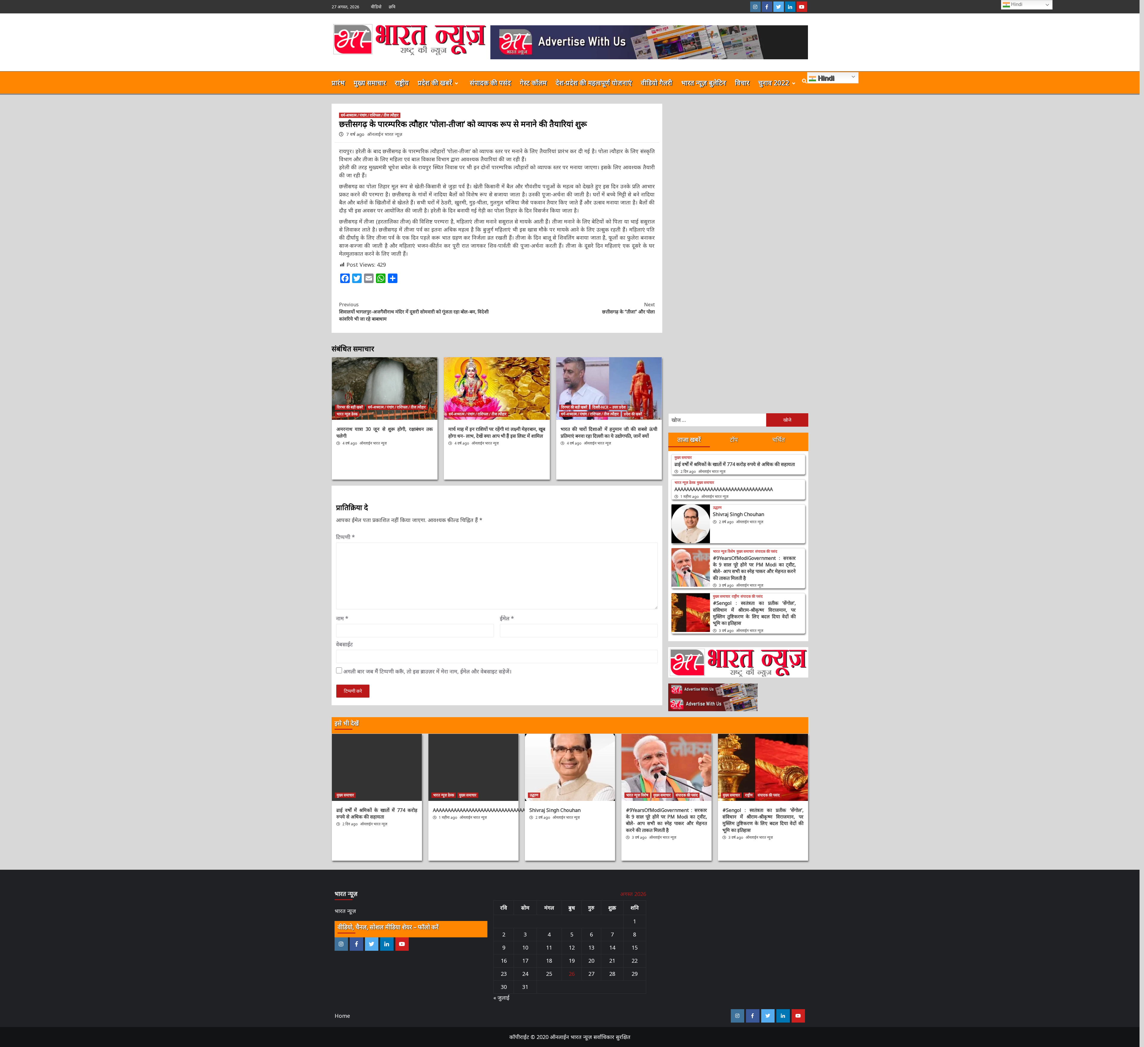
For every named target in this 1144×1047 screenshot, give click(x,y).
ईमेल (507, 618)
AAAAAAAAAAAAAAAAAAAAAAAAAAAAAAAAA (723, 489)
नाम (342, 618)
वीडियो (376, 7)
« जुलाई (501, 997)
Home (342, 1015)
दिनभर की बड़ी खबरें (350, 407)
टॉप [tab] (734, 440)
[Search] (804, 81)
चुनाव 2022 (773, 82)
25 (549, 973)
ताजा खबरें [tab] (689, 440)
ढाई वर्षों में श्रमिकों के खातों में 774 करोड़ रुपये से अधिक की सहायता (734, 464)
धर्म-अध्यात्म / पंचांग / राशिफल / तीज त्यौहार (370, 115)
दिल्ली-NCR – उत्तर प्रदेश (609, 407)
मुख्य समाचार (370, 82)
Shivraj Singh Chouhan (738, 514)
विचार (742, 82)
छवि (392, 7)
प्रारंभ (338, 82)
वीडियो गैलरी (656, 82)
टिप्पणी (345, 536)
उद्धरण (717, 507)
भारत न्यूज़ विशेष (724, 551)
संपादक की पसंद (490, 82)
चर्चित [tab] (778, 440)
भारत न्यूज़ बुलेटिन (703, 82)
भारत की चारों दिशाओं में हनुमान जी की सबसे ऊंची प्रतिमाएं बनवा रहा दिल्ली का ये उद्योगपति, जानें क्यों (609, 432)
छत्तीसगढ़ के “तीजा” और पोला (628, 308)
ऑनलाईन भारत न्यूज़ (384, 134)
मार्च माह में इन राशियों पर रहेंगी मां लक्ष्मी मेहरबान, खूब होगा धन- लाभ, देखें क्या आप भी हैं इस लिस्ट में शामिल (496, 432)
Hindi (825, 77)
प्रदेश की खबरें (435, 82)
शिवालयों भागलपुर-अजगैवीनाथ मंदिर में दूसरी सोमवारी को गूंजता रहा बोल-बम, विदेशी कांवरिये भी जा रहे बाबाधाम (414, 311)
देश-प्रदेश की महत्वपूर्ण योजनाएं (594, 82)
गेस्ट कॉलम (533, 82)
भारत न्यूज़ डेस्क (347, 414)
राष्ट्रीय (402, 82)
